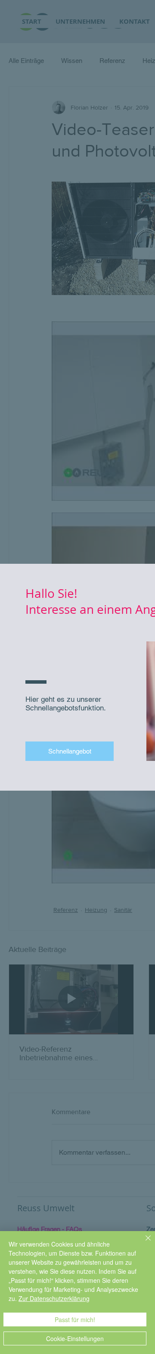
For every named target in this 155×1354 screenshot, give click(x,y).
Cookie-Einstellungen (75, 1338)
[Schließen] (143, 1243)
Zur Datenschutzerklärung (54, 1298)
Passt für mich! (75, 1319)
